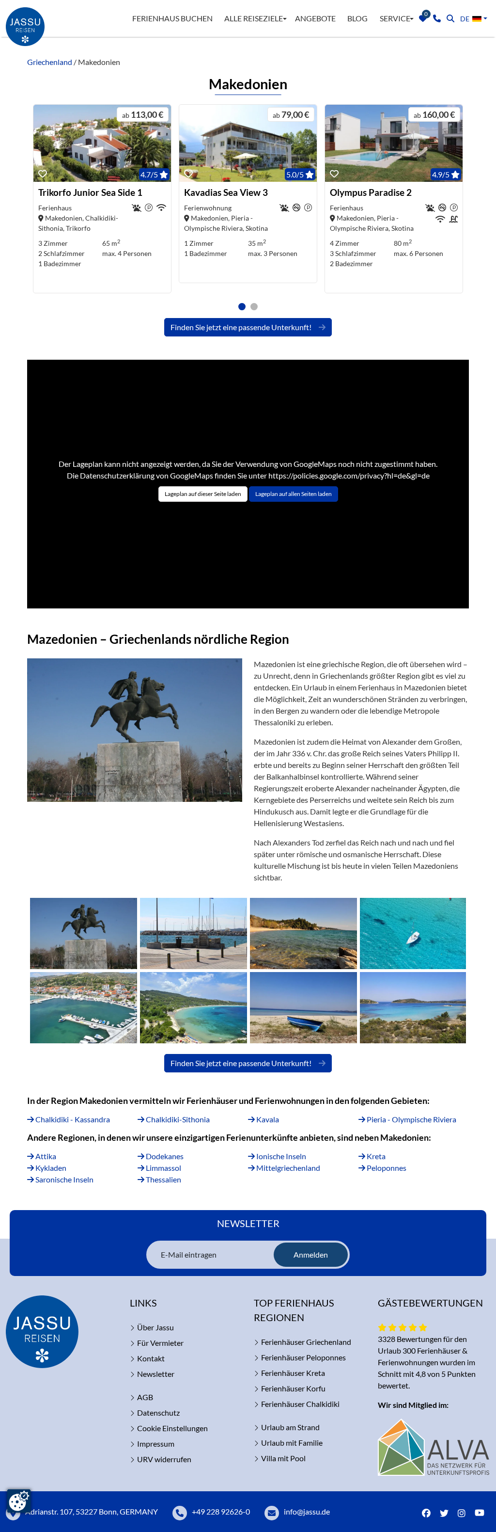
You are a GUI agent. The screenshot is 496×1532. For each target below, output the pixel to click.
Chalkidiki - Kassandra (72, 1119)
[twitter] (444, 1513)
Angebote (315, 18)
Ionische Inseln (280, 1156)
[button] (242, 306)
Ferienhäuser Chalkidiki (300, 1403)
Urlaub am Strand (290, 1427)
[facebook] (426, 1513)
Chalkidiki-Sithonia (177, 1119)
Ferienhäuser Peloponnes (303, 1357)
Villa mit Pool (283, 1458)
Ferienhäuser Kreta (293, 1372)
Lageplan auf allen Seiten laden (293, 493)
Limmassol (162, 1167)
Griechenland (49, 61)
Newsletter (155, 1373)
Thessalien (162, 1179)
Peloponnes (385, 1167)
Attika (45, 1156)
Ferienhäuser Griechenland (306, 1341)
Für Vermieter (160, 1342)
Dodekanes (164, 1156)
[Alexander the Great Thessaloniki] (83, 933)
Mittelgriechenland (287, 1167)
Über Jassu (155, 1327)
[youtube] (481, 1513)
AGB (145, 1397)
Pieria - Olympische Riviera (410, 1119)
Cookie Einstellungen (172, 1428)
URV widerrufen (164, 1459)
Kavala (267, 1119)
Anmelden (311, 1254)
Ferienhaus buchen (172, 18)
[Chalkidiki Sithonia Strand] (303, 1007)
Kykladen (50, 1167)
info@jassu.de (307, 1511)
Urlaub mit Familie (292, 1442)
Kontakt (151, 1358)
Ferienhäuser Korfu (293, 1388)
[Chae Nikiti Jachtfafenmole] (193, 933)
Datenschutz (158, 1412)
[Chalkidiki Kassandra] (413, 933)
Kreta (375, 1156)
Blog (357, 18)
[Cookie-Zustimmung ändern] (19, 1501)
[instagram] (461, 1513)
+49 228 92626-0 (221, 1511)
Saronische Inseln (63, 1179)
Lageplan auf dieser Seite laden (203, 493)
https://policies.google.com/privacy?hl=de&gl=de (349, 475)
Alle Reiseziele (253, 18)
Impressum (155, 1443)
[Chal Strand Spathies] (303, 933)
